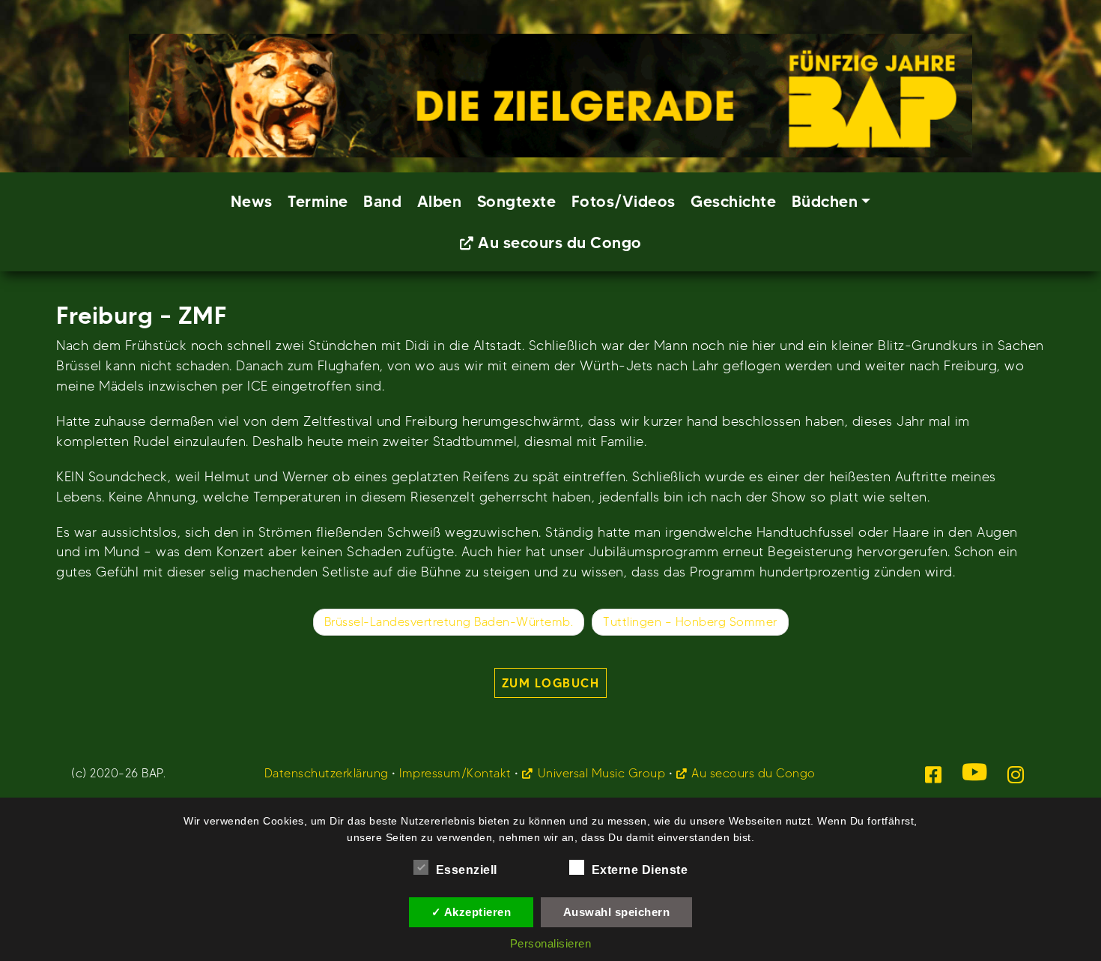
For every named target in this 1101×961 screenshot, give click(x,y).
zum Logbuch (551, 682)
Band (382, 201)
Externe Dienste (640, 870)
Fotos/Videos (623, 201)
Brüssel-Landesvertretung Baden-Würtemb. (449, 622)
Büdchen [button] (825, 201)
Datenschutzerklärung (326, 773)
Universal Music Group (601, 773)
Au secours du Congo (560, 242)
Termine (318, 201)
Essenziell (466, 870)
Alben (439, 201)
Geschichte (733, 201)
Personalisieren (551, 943)
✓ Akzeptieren (471, 912)
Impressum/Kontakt (455, 773)
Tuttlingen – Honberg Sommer (690, 622)
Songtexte (516, 201)
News (252, 201)
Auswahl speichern (616, 912)
